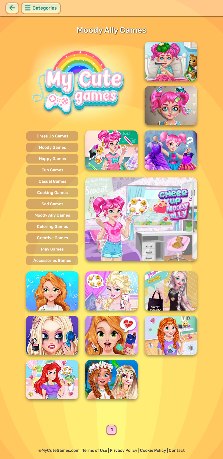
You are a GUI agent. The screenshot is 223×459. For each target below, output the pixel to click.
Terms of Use (94, 450)
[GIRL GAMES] (82, 83)
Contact (177, 450)
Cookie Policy (153, 450)
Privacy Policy (123, 450)
